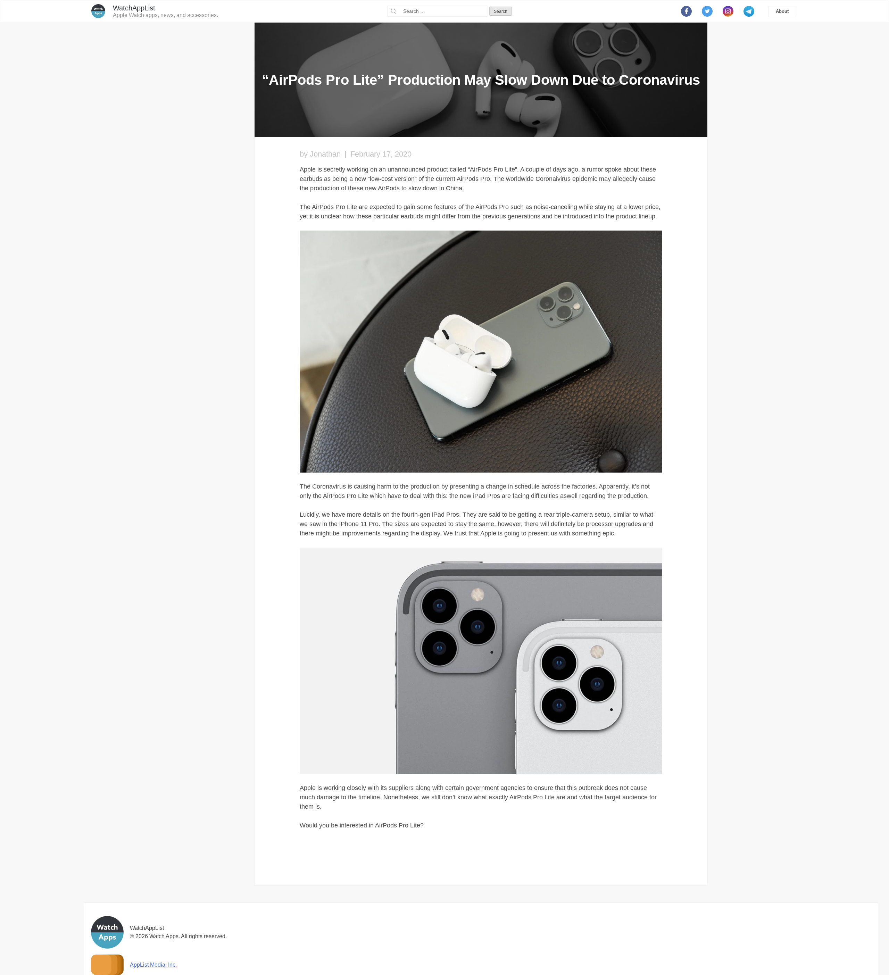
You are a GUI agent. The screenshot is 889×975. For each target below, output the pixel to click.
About (782, 11)
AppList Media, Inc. (153, 965)
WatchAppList (134, 8)
